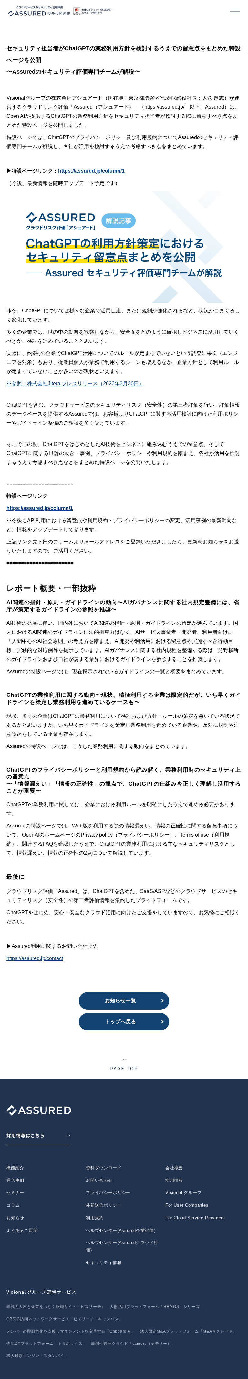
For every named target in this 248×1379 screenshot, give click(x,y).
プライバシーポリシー (108, 1192)
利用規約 (95, 1217)
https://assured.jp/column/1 (91, 171)
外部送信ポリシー (104, 1205)
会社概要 (174, 1167)
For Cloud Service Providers (195, 1217)
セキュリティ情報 (104, 1262)
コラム (13, 1205)
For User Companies (187, 1205)
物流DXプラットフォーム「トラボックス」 (46, 1343)
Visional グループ (183, 1192)
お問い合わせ (99, 1180)
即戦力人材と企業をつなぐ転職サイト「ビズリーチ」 (55, 1306)
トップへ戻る (120, 1021)
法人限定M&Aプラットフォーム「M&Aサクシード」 (188, 1331)
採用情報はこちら (25, 1135)
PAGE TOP (124, 1068)
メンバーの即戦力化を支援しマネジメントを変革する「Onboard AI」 (71, 1331)
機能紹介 (15, 1167)
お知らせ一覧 (120, 1000)
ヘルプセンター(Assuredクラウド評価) (122, 1246)
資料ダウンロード (104, 1167)
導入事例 (15, 1180)
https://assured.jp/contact (34, 958)
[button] (235, 11)
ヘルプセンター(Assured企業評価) (120, 1230)
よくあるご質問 (22, 1230)
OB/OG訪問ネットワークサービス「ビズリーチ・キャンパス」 (64, 1319)
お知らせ (15, 1217)
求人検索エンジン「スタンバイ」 (37, 1356)
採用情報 (174, 1180)
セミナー (15, 1192)
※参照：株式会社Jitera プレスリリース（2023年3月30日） (75, 383)
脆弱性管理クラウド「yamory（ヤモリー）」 (133, 1343)
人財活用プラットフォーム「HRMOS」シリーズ (155, 1306)
